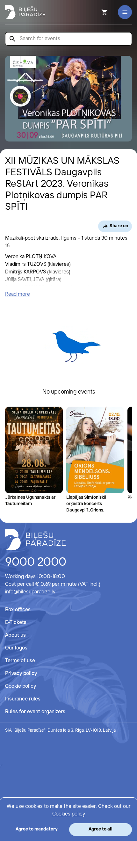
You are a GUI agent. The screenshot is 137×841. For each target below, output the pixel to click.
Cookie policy (20, 686)
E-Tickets (15, 622)
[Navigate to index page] (25, 12)
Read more (17, 294)
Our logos (16, 648)
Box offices (18, 609)
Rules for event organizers (35, 711)
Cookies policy (68, 814)
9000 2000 (35, 562)
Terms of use (20, 660)
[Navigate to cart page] (96, 12)
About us (15, 635)
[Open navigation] (125, 12)
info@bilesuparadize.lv (30, 592)
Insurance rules (22, 699)
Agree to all (100, 829)
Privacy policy (21, 673)
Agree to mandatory (37, 829)
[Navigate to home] (35, 539)
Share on (119, 226)
